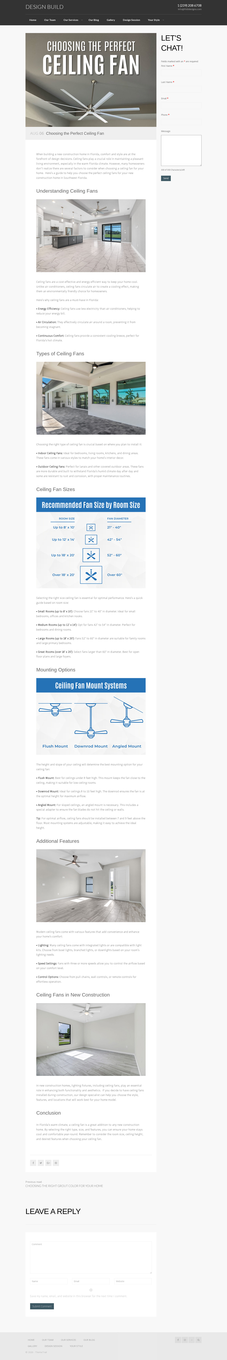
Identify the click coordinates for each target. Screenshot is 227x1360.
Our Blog (93, 19)
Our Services (70, 19)
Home (32, 19)
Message (165, 131)
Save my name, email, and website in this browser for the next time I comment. (78, 1296)
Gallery (111, 19)
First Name (167, 65)
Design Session (131, 19)
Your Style (154, 19)
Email (164, 98)
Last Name (167, 82)
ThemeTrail (41, 1352)
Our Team (50, 19)
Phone (165, 114)
